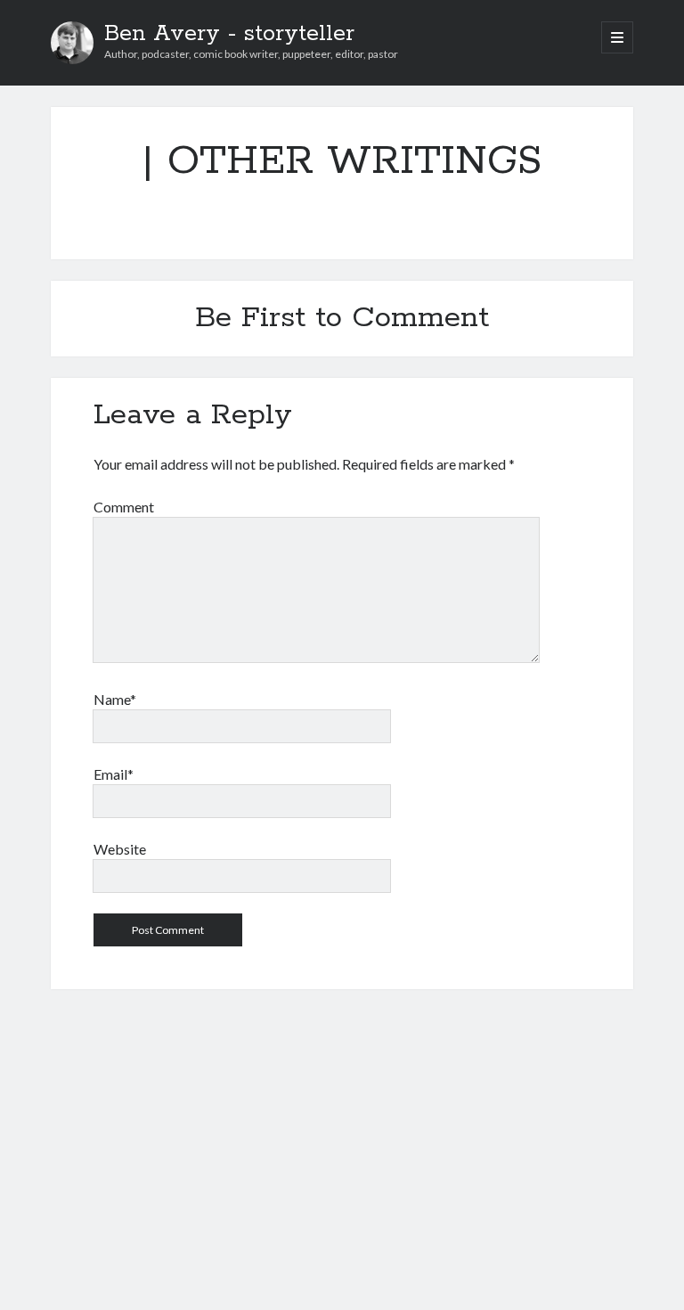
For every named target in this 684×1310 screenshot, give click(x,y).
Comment (124, 506)
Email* (114, 774)
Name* (115, 699)
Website (120, 848)
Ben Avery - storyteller (229, 34)
